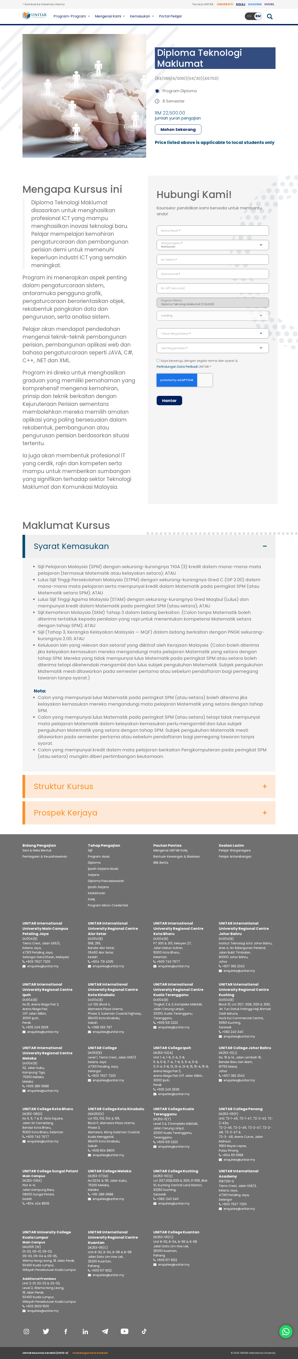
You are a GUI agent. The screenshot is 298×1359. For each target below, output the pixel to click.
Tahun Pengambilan (176, 334)
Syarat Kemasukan (71, 546)
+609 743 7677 (168, 961)
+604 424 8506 (37, 1203)
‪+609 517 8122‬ (166, 1260)
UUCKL (269, 4)
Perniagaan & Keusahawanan (44, 856)
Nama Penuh (170, 231)
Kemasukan (140, 16)
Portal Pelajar (170, 16)
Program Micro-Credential (108, 905)
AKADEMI (255, 4)
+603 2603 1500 (37, 1306)
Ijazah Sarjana (98, 887)
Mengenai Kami (108, 16)
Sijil (90, 850)
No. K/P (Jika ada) (173, 288)
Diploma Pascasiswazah (106, 881)
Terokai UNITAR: (203, 4)
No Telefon (169, 260)
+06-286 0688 (101, 1194)
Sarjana (93, 875)
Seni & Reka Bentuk (36, 850)
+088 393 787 (101, 1027)
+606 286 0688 (37, 1086)
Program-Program (69, 16)
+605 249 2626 (36, 1027)
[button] (89, 16)
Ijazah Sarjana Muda (103, 869)
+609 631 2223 (167, 1023)
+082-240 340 (167, 1199)
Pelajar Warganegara (235, 850)
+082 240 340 (232, 1032)
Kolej (91, 899)
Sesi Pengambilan (174, 348)
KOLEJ (240, 4)
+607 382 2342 (233, 966)
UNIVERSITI (225, 4)
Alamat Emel (170, 274)
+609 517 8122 (101, 1270)
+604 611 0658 (232, 1155)
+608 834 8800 (102, 1150)
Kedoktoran (96, 893)
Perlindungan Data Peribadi (177, 366)
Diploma (94, 862)
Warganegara (172, 243)
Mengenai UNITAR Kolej (170, 850)
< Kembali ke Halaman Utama (43, 4)
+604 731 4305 (101, 961)
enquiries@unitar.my (42, 966)
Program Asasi (99, 856)
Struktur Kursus (63, 786)
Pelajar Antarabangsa (235, 856)
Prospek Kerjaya (66, 813)
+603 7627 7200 (37, 961)
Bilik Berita (160, 862)
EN (249, 16)
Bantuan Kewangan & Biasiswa (176, 856)
